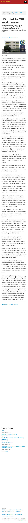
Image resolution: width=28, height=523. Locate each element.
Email (12, 37)
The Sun (4, 514)
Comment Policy (18, 514)
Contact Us (11, 516)
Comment (5, 37)
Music (3, 511)
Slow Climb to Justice (7, 442)
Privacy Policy (10, 514)
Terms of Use (5, 516)
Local (20, 12)
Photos (12, 511)
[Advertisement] (14, 367)
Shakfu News (23, 520)
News (16, 12)
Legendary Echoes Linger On (9, 434)
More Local (5, 451)
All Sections (17, 511)
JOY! (3, 431)
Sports (21, 509)
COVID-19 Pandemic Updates (8, 509)
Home (11, 12)
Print (17, 37)
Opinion (8, 511)
